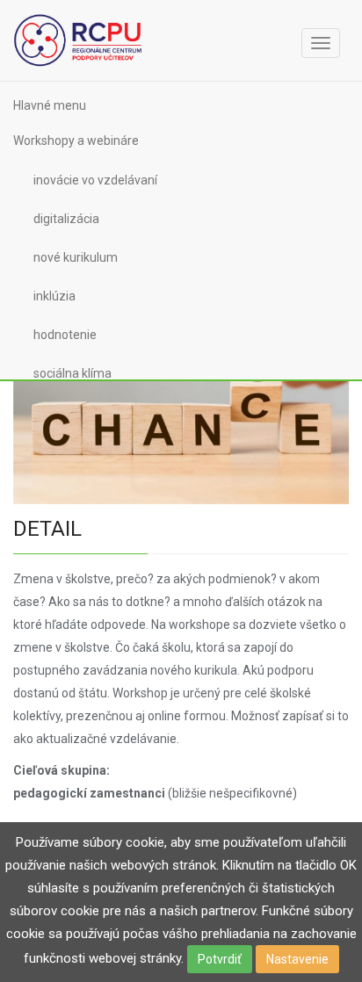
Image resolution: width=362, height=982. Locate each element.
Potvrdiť (220, 959)
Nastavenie (297, 959)
